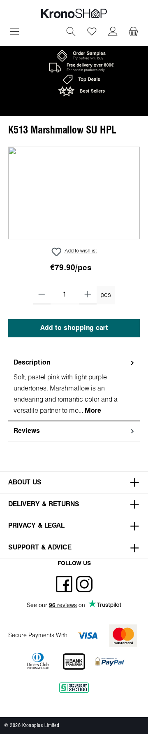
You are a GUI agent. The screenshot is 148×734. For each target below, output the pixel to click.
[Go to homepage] (74, 13)
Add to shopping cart (74, 328)
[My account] (112, 32)
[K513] (74, 193)
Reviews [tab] (27, 431)
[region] (74, 193)
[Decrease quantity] (42, 295)
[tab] (74, 387)
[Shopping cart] (133, 32)
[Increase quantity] (88, 295)
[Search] (70, 32)
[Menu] (14, 32)
